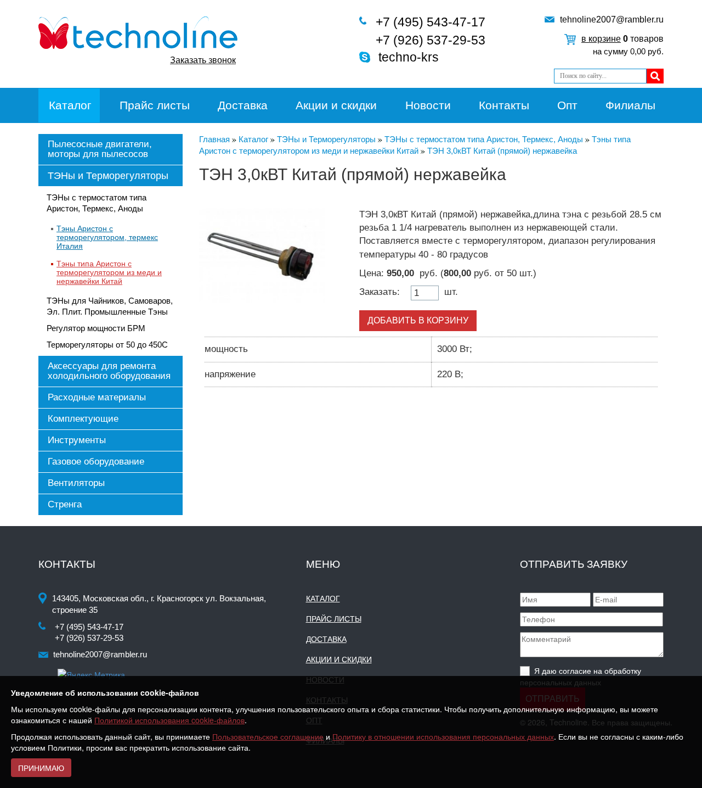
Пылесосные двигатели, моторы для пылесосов (100, 149)
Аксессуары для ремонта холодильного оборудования (109, 371)
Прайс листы (155, 105)
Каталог (70, 105)
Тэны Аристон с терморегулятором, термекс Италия (107, 237)
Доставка (243, 105)
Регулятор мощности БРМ (96, 328)
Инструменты (77, 440)
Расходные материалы (97, 397)
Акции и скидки (336, 105)
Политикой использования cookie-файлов (169, 719)
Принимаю (41, 767)
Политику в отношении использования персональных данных (443, 736)
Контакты (504, 105)
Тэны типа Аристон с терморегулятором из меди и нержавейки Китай (109, 272)
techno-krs (408, 57)
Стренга (65, 504)
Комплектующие (83, 418)
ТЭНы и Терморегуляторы (108, 175)
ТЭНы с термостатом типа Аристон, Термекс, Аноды (96, 203)
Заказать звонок (203, 60)
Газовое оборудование (96, 461)
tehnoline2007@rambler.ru (612, 19)
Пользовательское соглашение (268, 736)
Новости (428, 105)
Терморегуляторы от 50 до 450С (107, 344)
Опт (567, 105)
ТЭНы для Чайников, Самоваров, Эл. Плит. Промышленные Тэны (110, 306)
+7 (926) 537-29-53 (430, 40)
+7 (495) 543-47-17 (430, 22)
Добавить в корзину (417, 320)
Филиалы (630, 105)
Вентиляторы (76, 483)
